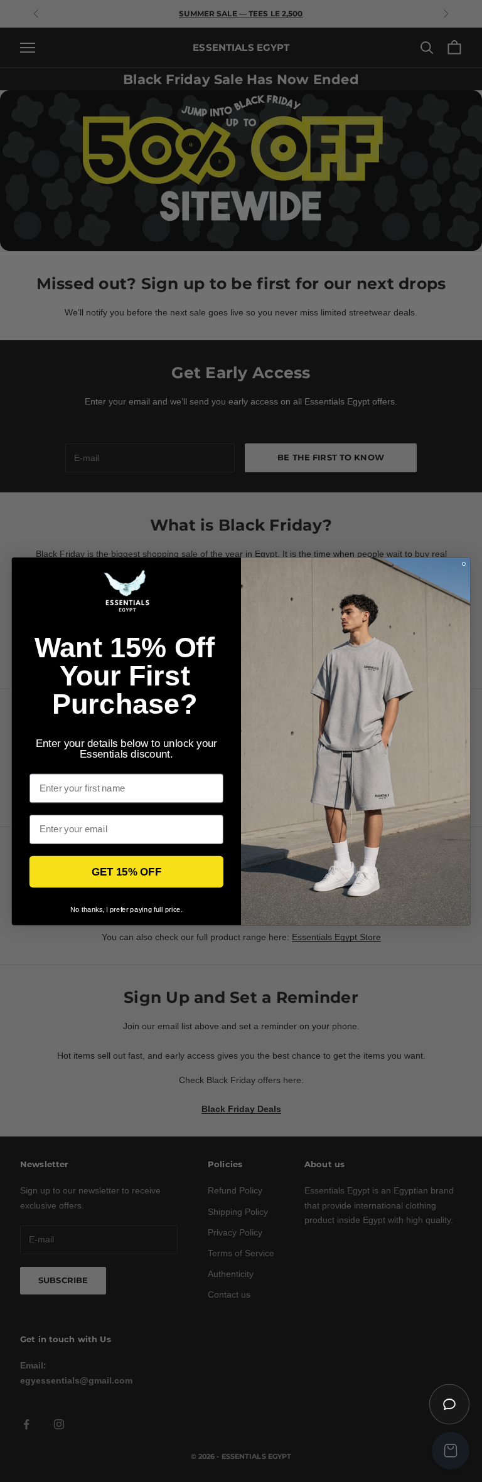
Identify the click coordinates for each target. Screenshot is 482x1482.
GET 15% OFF (126, 871)
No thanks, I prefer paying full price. (126, 909)
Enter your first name (76, 765)
